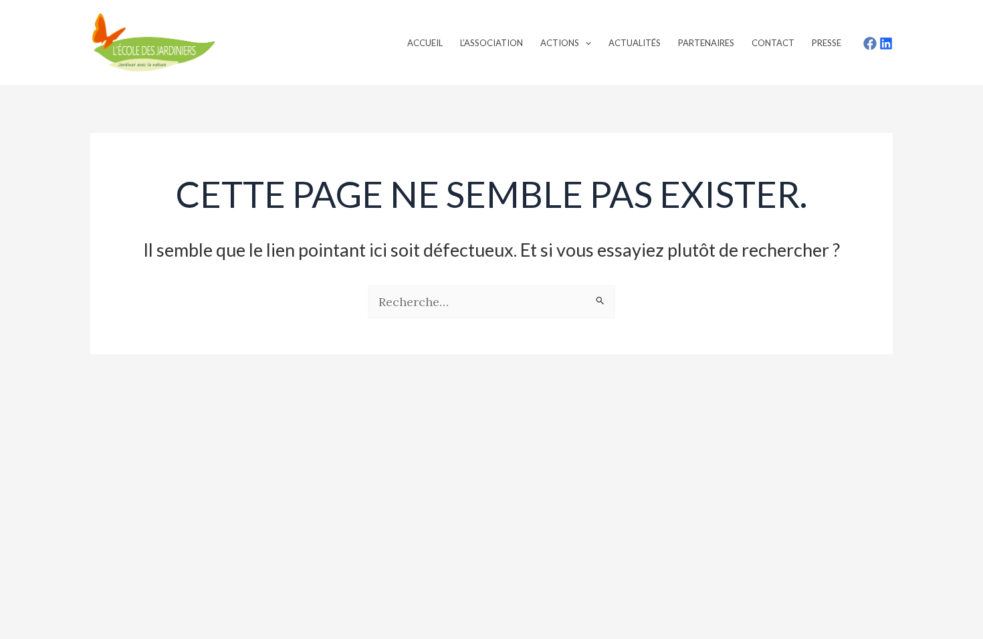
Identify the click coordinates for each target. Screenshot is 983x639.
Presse (826, 42)
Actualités (635, 42)
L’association (491, 42)
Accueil (425, 42)
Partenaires (706, 42)
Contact (773, 42)
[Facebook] (870, 43)
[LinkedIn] (886, 43)
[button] (585, 43)
